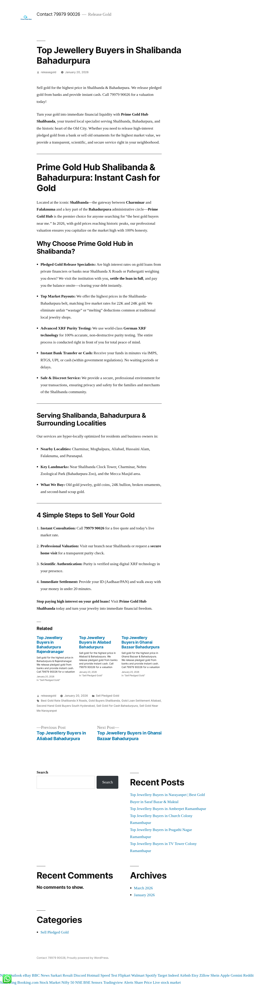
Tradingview (113, 982)
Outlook (15, 975)
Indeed (173, 975)
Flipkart (124, 975)
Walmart (138, 975)
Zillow (204, 975)
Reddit (248, 975)
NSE (78, 982)
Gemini (236, 975)
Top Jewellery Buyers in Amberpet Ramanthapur (168, 808)
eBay (27, 975)
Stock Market (49, 982)
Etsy (195, 975)
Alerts (128, 982)
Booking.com (28, 982)
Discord (80, 975)
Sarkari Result (62, 975)
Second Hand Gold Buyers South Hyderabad (66, 705)
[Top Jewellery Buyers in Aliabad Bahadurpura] (100, 655)
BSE (86, 982)
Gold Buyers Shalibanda (104, 700)
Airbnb (185, 975)
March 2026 (143, 888)
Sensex (96, 982)
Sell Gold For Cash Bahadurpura (117, 705)
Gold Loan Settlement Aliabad (141, 700)
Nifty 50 (67, 982)
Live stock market (167, 982)
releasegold (48, 72)
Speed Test (108, 975)
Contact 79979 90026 (58, 14)
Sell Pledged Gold (107, 695)
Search (42, 772)
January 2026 (144, 894)
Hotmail (93, 975)
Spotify (151, 975)
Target (162, 975)
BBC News (41, 975)
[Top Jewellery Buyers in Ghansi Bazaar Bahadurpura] (143, 655)
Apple (225, 975)
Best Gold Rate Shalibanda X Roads (64, 700)
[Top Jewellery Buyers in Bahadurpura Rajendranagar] (58, 657)
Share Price (143, 982)
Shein (214, 975)
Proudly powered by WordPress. (88, 957)
